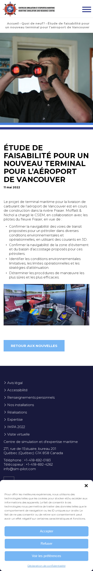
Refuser (46, 543)
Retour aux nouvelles (34, 346)
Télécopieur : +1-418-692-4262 (28, 464)
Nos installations (20, 405)
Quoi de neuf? (33, 23)
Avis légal (15, 383)
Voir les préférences (46, 556)
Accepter (46, 531)
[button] (86, 485)
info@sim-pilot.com (20, 469)
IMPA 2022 (16, 427)
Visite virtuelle (18, 434)
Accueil (13, 23)
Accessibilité (17, 390)
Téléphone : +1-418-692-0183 (27, 460)
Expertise (15, 419)
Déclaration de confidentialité (46, 565)
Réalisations (17, 412)
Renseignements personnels (31, 397)
